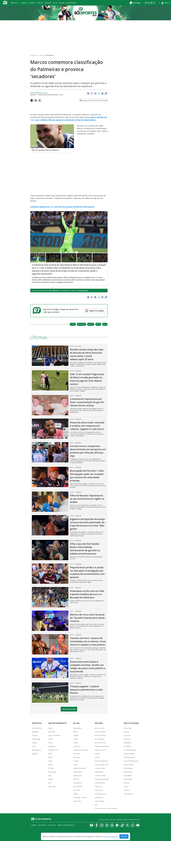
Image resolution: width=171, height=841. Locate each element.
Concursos (76, 746)
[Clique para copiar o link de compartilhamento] (106, 93)
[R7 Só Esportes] (85, 13)
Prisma (41, 55)
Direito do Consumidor (80, 750)
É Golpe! (76, 761)
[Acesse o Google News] (102, 93)
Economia (76, 754)
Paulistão (35, 754)
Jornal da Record (100, 794)
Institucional (131, 723)
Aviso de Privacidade (111, 836)
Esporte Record (100, 783)
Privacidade (52, 825)
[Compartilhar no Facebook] (92, 93)
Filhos (50, 754)
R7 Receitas (52, 772)
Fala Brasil (98, 786)
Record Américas (129, 757)
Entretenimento (57, 723)
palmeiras (91, 324)
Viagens (50, 779)
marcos (98, 324)
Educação (76, 757)
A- (40, 100)
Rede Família (128, 779)
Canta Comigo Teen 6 (102, 765)
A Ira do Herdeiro (100, 732)
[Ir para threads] (112, 825)
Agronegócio (77, 728)
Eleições (32, 3)
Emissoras (127, 739)
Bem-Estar (51, 732)
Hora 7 (75, 765)
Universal (127, 790)
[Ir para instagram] (151, 3)
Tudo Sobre (77, 801)
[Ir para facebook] (146, 3)
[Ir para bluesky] (91, 825)
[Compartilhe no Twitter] (88, 93)
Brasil (75, 732)
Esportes (48, 3)
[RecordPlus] (135, 2)
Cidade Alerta (99, 772)
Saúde (75, 794)
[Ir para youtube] (138, 825)
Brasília (24, 3)
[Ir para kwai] (107, 825)
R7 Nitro (51, 768)
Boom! (97, 757)
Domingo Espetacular (102, 779)
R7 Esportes (33, 55)
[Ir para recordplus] (117, 825)
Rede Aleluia (128, 775)
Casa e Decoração (54, 735)
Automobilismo (37, 728)
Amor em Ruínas (100, 735)
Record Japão (128, 768)
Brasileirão (35, 732)
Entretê (40, 3)
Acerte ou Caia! (99, 728)
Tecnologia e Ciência (80, 797)
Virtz (49, 783)
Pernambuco (77, 783)
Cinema (50, 739)
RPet (49, 775)
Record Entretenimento (131, 761)
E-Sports (34, 735)
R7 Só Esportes (49, 55)
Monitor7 (76, 779)
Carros (75, 739)
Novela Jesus (99, 797)
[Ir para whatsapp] (132, 825)
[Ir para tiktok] (122, 825)
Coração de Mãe (100, 775)
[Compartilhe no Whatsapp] (99, 93)
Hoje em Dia (99, 790)
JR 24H (55, 3)
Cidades (75, 743)
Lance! (34, 746)
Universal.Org (128, 794)
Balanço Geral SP (100, 750)
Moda (50, 761)
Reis (96, 805)
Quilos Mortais (99, 801)
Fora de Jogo (36, 739)
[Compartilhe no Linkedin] (95, 93)
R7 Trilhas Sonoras (130, 750)
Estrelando (51, 746)
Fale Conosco (42, 825)
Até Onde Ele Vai (100, 743)
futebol (72, 324)
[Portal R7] (5, 2)
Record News (71, 3)
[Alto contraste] (31, 100)
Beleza (50, 728)
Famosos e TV (53, 750)
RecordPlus (127, 746)
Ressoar (126, 783)
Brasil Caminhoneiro (101, 761)
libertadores (81, 324)
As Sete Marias (99, 739)
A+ (36, 100)
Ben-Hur (97, 754)
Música (50, 765)
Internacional (77, 772)
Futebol (34, 743)
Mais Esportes (36, 750)
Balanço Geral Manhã (102, 746)
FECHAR (124, 836)
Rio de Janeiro (77, 786)
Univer (126, 786)
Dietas (50, 743)
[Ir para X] (148, 3)
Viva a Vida (51, 786)
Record (62, 3)
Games (50, 757)
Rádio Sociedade (129, 754)
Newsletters (128, 743)
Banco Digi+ (128, 728)
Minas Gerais (77, 775)
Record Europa (128, 765)
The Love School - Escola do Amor (106, 808)
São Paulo (76, 790)
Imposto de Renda (79, 768)
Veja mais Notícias (69, 709)
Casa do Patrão (100, 768)
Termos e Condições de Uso (66, 825)
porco (105, 324)
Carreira (126, 732)
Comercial (127, 735)
